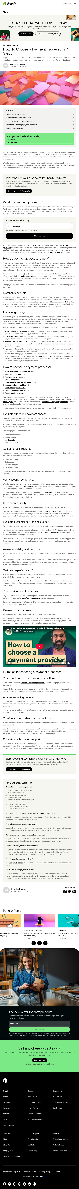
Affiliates (6, 1114)
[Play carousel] (39, 943)
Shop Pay (7, 1145)
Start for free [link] (39, 236)
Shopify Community (35, 1119)
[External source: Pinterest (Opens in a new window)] (34, 1184)
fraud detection (49, 492)
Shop (5, 1139)
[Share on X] (69, 891)
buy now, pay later (57, 252)
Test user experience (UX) (15, 388)
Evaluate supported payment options (19, 371)
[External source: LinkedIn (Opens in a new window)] (29, 1184)
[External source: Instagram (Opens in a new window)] (19, 1184)
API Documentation (60, 1102)
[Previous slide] (33, 943)
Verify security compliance (16, 377)
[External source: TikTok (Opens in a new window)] (24, 1184)
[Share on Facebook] (65, 891)
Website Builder (59, 1145)
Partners (6, 1108)
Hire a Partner (33, 1108)
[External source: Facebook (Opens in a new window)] (4, 1184)
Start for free (66, 4)
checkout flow (15, 581)
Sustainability (33, 1139)
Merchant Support (35, 1096)
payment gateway (46, 356)
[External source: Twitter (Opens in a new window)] (9, 1184)
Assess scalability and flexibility (17, 385)
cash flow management (31, 598)
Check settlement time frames (17, 390)
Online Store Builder (60, 1139)
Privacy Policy (62, 1035)
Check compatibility (13, 380)
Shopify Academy (35, 1114)
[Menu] (75, 3)
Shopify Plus (8, 1151)
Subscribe (39, 1030)
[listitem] (39, 926)
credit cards (26, 302)
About (5, 1096)
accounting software (49, 511)
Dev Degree (57, 1108)
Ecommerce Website (60, 1151)
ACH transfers (11, 440)
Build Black (32, 1145)
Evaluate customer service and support (20, 382)
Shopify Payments (51, 532)
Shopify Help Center (36, 1102)
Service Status (8, 1125)
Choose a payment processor (33, 683)
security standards (26, 486)
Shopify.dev (57, 1096)
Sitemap (56, 1172)
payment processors (32, 245)
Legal (5, 1119)
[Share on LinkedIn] (74, 891)
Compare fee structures (15, 374)
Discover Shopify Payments (19, 191)
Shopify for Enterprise (11, 1156)
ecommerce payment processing (55, 402)
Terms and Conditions (45, 1035)
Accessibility (32, 1151)
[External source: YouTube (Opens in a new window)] (14, 1184)
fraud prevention (26, 276)
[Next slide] (45, 943)
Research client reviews (14, 393)
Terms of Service (29, 1172)
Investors (6, 1102)
